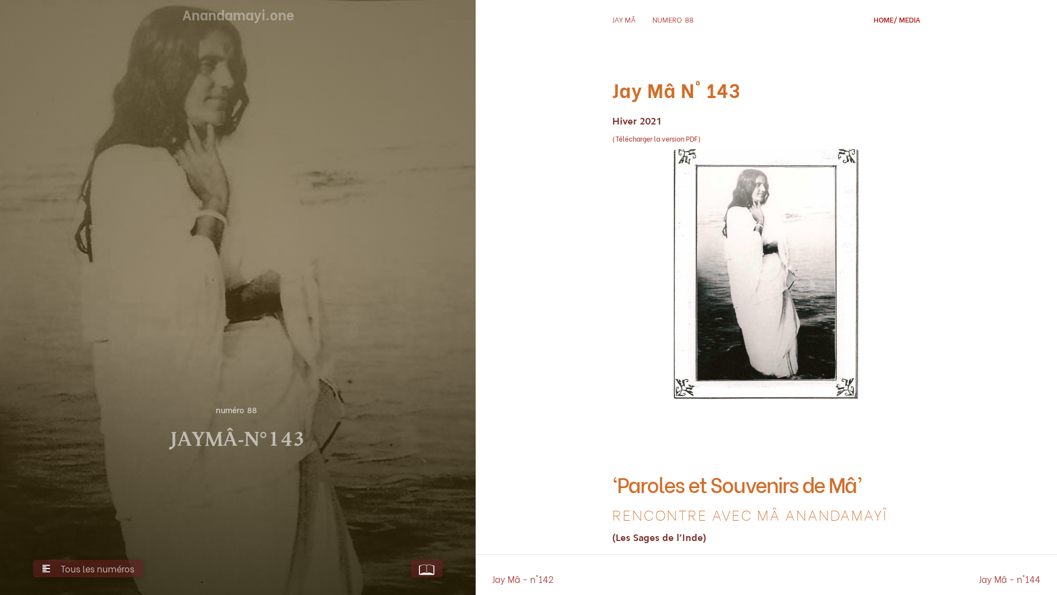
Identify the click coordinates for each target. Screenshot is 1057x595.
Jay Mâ (624, 19)
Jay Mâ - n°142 (522, 579)
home (883, 19)
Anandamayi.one (238, 14)
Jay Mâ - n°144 (1009, 579)
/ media (906, 19)
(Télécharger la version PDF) (656, 138)
